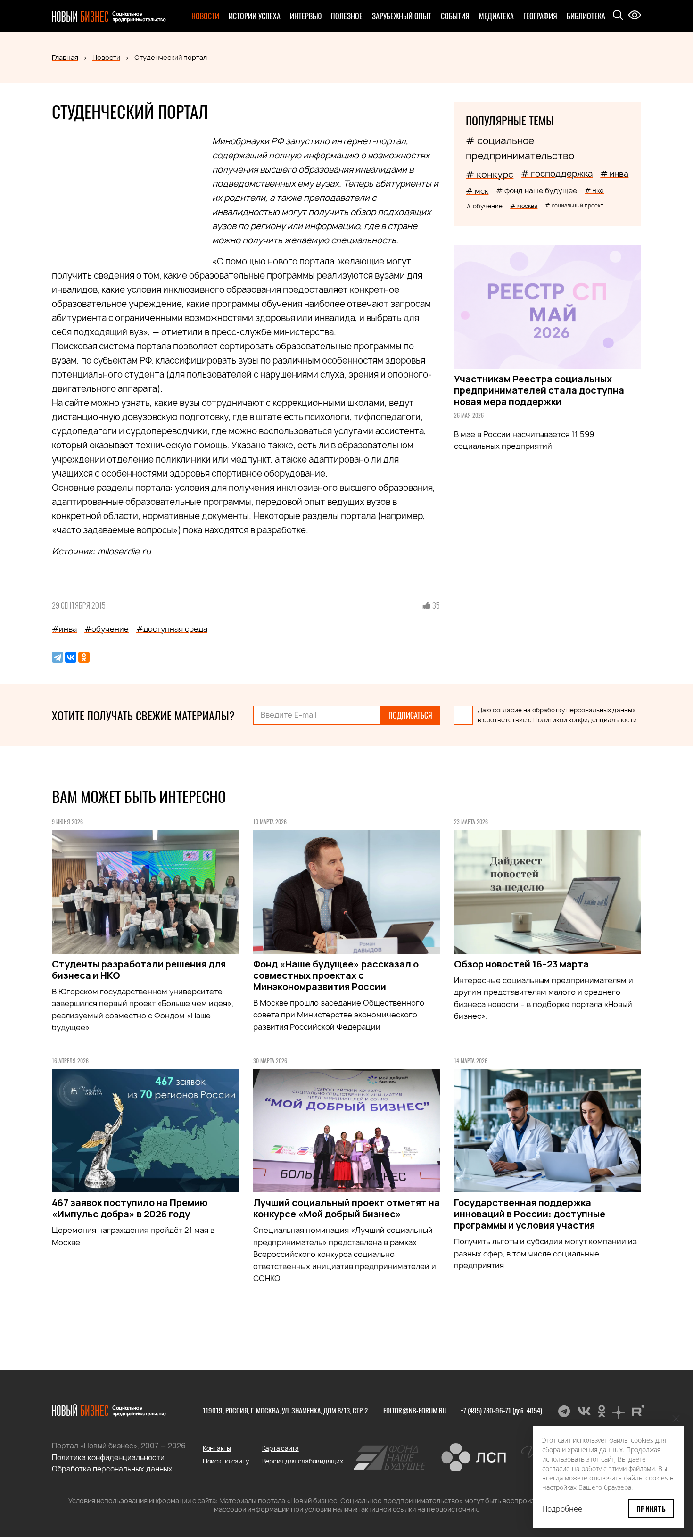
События (455, 16)
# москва (523, 206)
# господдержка (557, 174)
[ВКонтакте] (70, 657)
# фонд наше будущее (536, 191)
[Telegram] (57, 657)
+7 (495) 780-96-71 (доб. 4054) (501, 1410)
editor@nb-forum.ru (414, 1410)
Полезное (347, 16)
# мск (477, 191)
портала (317, 261)
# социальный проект (574, 205)
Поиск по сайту (225, 1461)
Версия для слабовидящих (302, 1461)
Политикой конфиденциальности (585, 720)
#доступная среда (171, 629)
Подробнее (562, 1508)
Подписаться (410, 715)
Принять (651, 1508)
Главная (65, 57)
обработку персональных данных (583, 710)
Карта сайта (280, 1448)
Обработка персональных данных (112, 1469)
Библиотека (586, 16)
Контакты (217, 1448)
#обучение (106, 629)
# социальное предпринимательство (520, 148)
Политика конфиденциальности (108, 1458)
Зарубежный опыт (401, 16)
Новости (205, 16)
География (540, 16)
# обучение (484, 206)
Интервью (306, 16)
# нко (594, 190)
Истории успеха (254, 16)
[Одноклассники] (84, 657)
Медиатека (496, 16)
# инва (614, 173)
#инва (64, 629)
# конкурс (489, 174)
